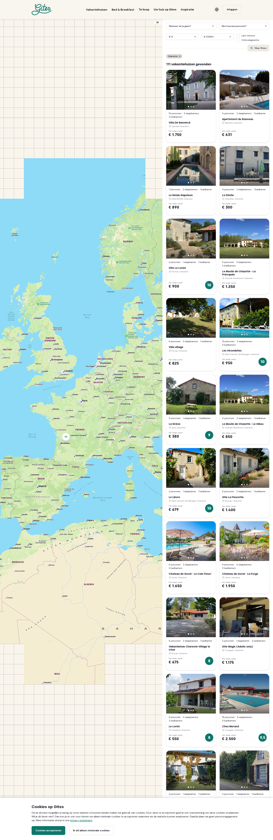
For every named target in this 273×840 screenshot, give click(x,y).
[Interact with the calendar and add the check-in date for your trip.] (167, 26)
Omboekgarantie (250, 40)
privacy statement (81, 820)
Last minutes (248, 35)
